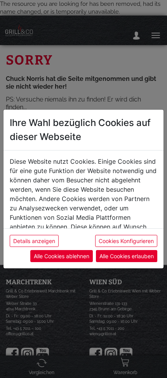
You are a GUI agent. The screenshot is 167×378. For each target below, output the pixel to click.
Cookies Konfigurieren (126, 241)
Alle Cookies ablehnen (61, 256)
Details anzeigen (34, 241)
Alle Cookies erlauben (126, 256)
